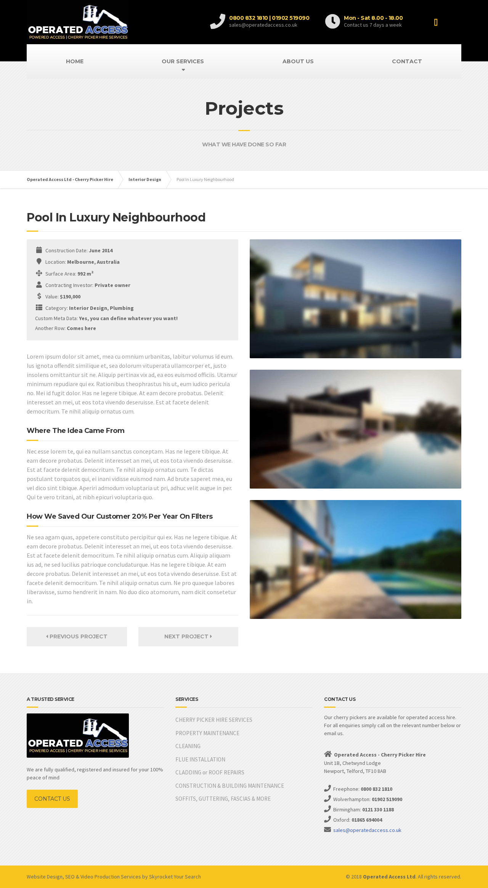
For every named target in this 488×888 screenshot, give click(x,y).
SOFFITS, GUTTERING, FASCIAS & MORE (223, 798)
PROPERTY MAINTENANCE (207, 733)
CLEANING (188, 746)
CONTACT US (52, 798)
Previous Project (78, 636)
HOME (74, 61)
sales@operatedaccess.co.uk (367, 830)
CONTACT (407, 61)
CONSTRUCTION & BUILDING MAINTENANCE (229, 785)
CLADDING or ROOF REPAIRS (209, 772)
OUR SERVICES (183, 61)
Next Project (187, 636)
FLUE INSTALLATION (200, 759)
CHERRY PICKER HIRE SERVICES (213, 719)
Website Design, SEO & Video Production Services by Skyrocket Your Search (114, 876)
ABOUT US (298, 61)
